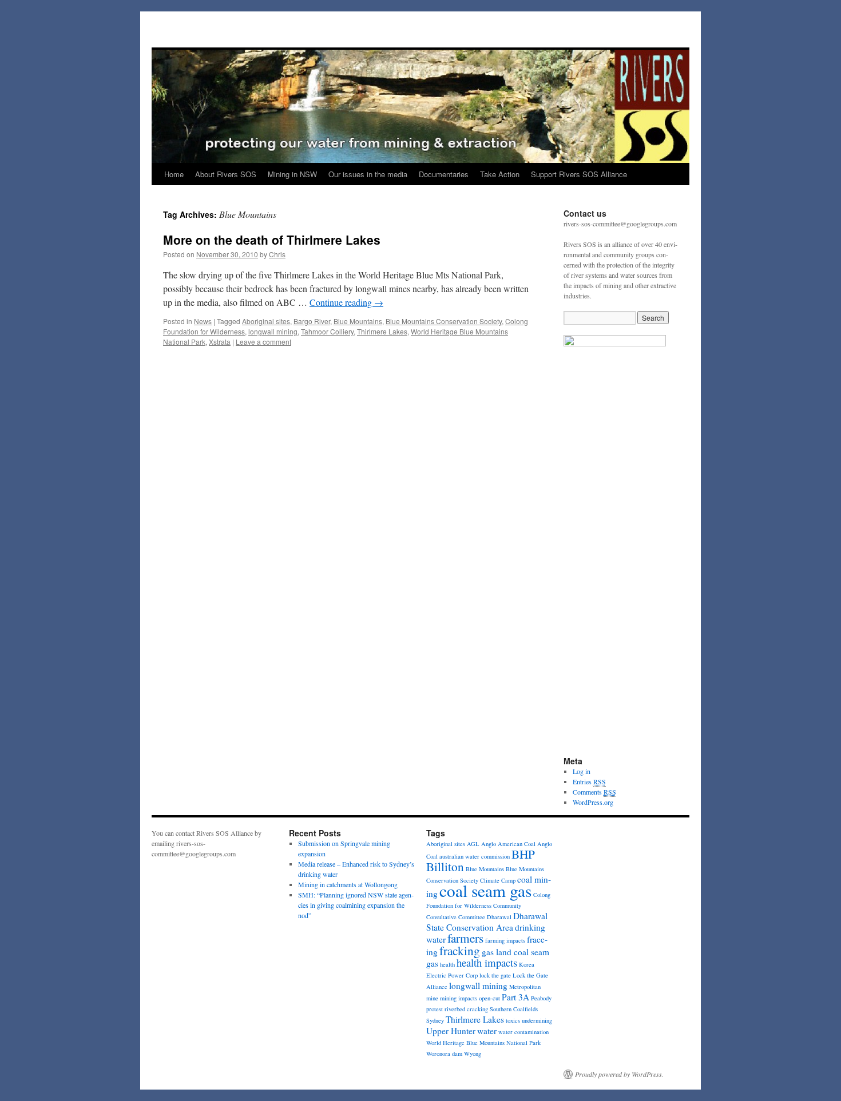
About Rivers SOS (225, 174)
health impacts (487, 962)
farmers (465, 938)
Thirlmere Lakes (382, 331)
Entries (589, 781)
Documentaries (444, 174)
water (487, 1030)
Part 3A (515, 997)
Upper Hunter (450, 1030)
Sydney (435, 1020)
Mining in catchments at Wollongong (348, 884)
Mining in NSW (292, 174)
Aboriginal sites (266, 321)
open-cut (489, 998)
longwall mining (272, 331)
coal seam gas (485, 890)
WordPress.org (593, 802)
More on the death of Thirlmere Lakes (271, 239)
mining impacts (458, 998)
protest (434, 1009)
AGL (473, 844)
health (447, 964)
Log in (581, 771)
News (203, 321)
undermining (537, 1020)
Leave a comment (263, 341)
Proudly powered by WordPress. (619, 1074)
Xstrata (220, 341)
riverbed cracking (466, 1009)
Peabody (541, 998)
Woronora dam (444, 1054)
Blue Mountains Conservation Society (444, 321)
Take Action (499, 174)
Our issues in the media (367, 174)
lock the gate (495, 975)
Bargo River (311, 321)
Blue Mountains (358, 321)
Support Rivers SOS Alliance (579, 174)
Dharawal (499, 917)
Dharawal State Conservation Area (487, 921)
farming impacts (505, 940)
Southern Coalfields (514, 1009)
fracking (459, 950)
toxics (513, 1020)
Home (174, 174)
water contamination (523, 1032)
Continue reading (346, 302)
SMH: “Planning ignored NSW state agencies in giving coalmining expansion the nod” (356, 905)
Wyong (472, 1054)
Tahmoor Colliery (327, 331)
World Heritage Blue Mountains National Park (483, 1043)
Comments (594, 791)
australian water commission (474, 856)
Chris (277, 254)
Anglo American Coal (508, 844)
